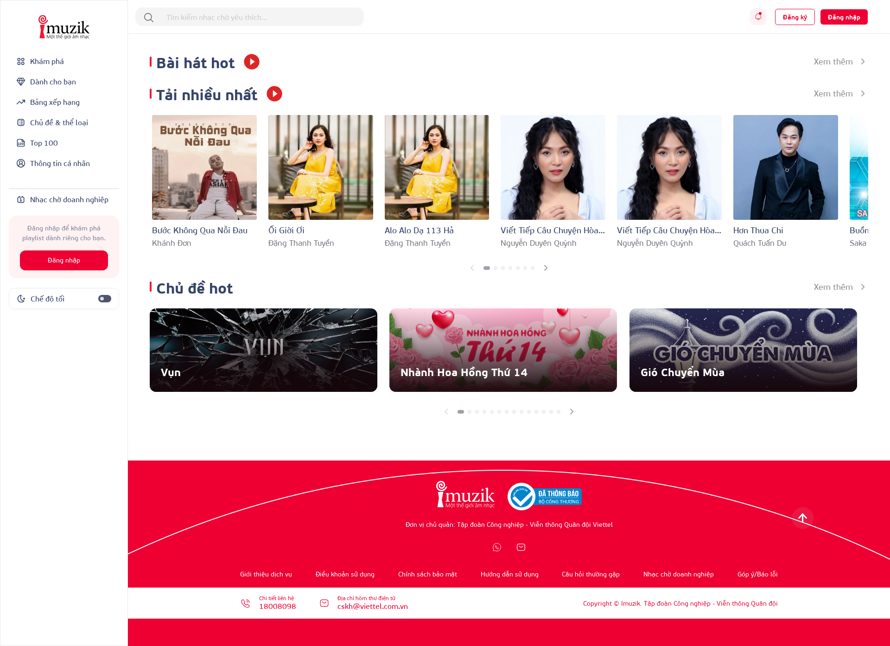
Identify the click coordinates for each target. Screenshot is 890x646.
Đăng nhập (64, 260)
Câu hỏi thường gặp (591, 573)
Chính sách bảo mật (427, 573)
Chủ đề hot (194, 286)
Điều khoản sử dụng (345, 573)
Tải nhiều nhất (206, 93)
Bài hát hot (195, 61)
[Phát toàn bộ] (248, 61)
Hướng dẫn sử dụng (510, 573)
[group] (263, 350)
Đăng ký (795, 17)
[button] (486, 268)
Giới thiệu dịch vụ (266, 573)
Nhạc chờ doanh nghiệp (678, 573)
